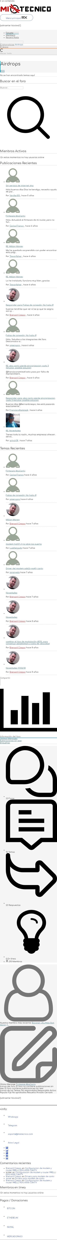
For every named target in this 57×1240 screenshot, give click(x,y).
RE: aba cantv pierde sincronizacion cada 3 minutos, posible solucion (27, 367)
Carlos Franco (17, 226)
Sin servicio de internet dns (19, 186)
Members (10, 35)
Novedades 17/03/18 (16, 668)
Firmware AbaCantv (15, 216)
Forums (9, 33)
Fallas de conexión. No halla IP (21, 335)
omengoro (15, 345)
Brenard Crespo (17, 315)
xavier (9, 1179)
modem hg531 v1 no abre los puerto (24, 544)
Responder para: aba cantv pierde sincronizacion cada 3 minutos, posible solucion (30, 399)
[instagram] (7, 1156)
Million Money (13, 520)
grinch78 (14, 441)
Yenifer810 (15, 196)
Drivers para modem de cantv (39, 1176)
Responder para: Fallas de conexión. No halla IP (29, 305)
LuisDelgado (16, 548)
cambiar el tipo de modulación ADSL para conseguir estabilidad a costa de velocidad (28, 643)
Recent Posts (12, 38)
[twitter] (7, 1150)
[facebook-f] (7, 1148)
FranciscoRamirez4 (19, 410)
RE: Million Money (14, 246)
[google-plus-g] (7, 1153)
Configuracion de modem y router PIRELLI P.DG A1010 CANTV (29, 1169)
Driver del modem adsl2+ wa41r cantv (24, 569)
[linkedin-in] (7, 1158)
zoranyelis (15, 572)
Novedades (11, 593)
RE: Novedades (13, 431)
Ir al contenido (7, 1)
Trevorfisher (16, 256)
